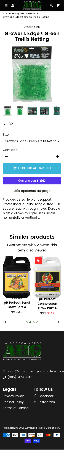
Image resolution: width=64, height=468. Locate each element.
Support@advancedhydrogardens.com (33, 371)
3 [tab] (34, 322)
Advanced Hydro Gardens (19, 13)
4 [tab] (37, 322)
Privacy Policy (13, 396)
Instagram (46, 402)
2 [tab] (30, 322)
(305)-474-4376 (20, 377)
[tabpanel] (17, 285)
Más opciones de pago (32, 191)
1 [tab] (27, 322)
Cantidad (10, 150)
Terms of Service (16, 408)
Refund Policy (13, 402)
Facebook (46, 396)
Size (6, 134)
